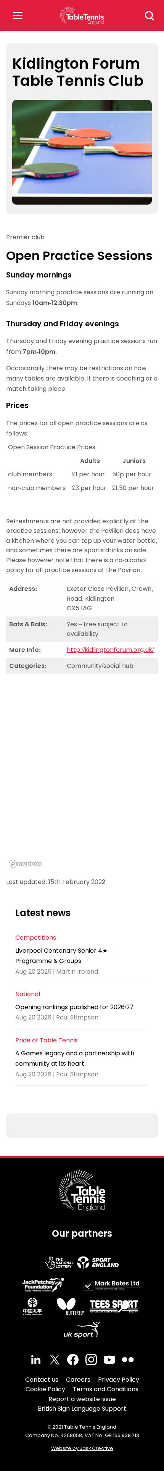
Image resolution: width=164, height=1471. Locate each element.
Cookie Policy (45, 1389)
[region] (82, 775)
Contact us (41, 1379)
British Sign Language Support (82, 1408)
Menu (17, 15)
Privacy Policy (118, 1379)
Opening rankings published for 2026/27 (74, 1007)
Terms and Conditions (105, 1389)
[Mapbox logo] (25, 864)
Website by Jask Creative (82, 1448)
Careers (78, 1379)
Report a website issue (82, 1399)
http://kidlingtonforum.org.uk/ (110, 649)
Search (149, 15)
